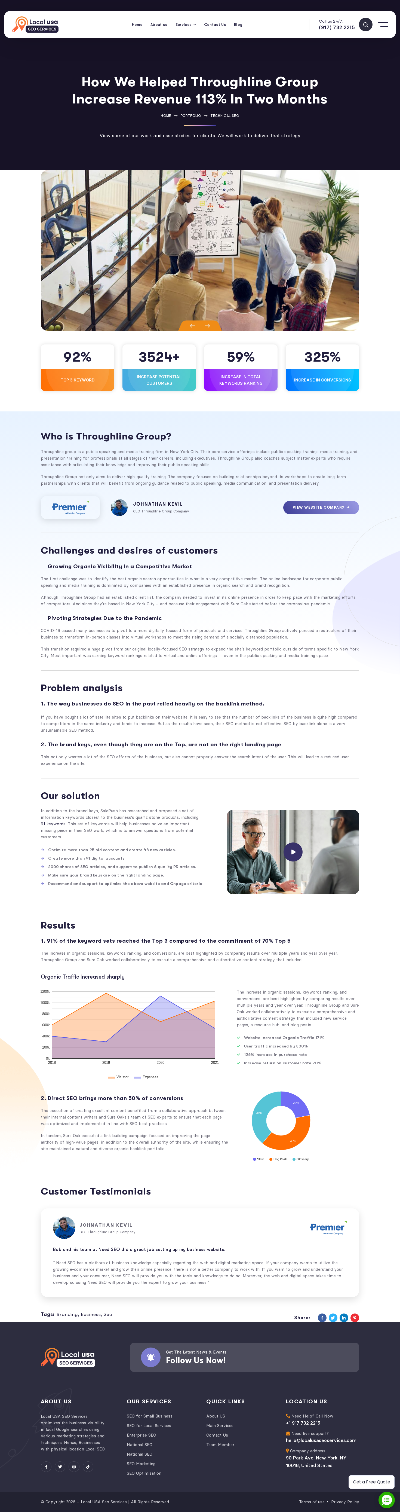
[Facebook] (322, 1318)
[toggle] (366, 24)
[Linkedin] (344, 1318)
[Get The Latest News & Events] (151, 1357)
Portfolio (191, 116)
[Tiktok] (88, 1466)
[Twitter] (333, 1318)
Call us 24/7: (331, 21)
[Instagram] (74, 1466)
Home (166, 116)
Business (91, 1314)
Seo (108, 1314)
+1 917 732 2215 (303, 1423)
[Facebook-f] (46, 1466)
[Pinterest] (354, 1318)
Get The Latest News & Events (196, 1352)
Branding (67, 1314)
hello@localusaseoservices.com (321, 1440)
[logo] (35, 24)
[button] (190, 325)
